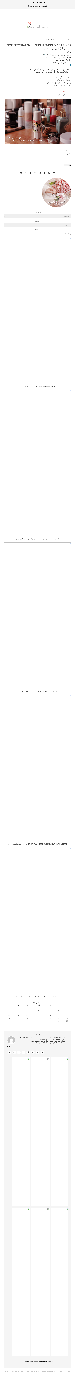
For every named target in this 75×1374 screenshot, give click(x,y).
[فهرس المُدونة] (56, 208)
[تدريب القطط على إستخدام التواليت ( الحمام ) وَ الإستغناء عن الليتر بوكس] (37, 921)
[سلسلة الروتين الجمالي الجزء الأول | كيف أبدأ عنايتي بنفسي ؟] (37, 616)
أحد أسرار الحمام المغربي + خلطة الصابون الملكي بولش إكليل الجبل (37, 539)
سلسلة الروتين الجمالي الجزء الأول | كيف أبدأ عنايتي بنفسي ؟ (37, 691)
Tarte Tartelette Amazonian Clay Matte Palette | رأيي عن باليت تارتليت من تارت (37, 844)
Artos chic (37, 19)
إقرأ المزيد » (68, 165)
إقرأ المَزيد (10, 1046)
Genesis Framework (50, 1371)
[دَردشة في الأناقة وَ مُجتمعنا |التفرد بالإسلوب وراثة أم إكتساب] (40, 1281)
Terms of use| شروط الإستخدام (31, 1361)
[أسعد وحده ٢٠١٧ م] (40, 1131)
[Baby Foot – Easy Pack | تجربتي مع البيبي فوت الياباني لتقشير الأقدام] (60, 1281)
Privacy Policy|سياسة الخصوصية (46, 1361)
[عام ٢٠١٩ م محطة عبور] (20, 1281)
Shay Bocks (31, 1371)
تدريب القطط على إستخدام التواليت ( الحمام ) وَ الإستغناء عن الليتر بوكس (37, 996)
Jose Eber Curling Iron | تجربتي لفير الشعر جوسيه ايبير (37, 386)
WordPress (67, 1371)
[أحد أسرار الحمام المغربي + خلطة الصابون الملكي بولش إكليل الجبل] (37, 463)
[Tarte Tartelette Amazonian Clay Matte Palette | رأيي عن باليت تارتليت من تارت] (37, 768)
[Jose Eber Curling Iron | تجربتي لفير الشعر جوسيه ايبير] (37, 311)
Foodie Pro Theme (20, 1371)
